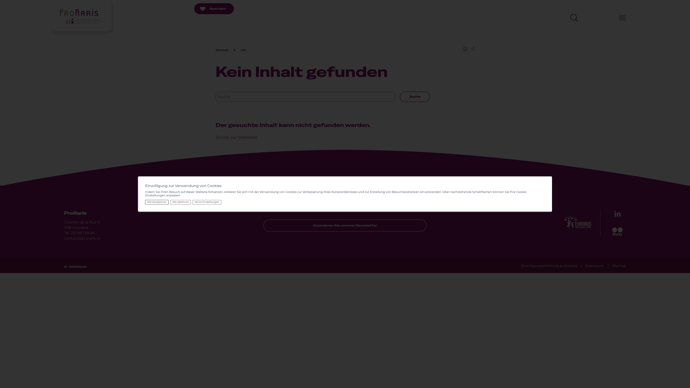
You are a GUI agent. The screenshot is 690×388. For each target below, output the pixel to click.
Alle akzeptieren (156, 202)
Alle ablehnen (180, 202)
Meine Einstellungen (207, 202)
